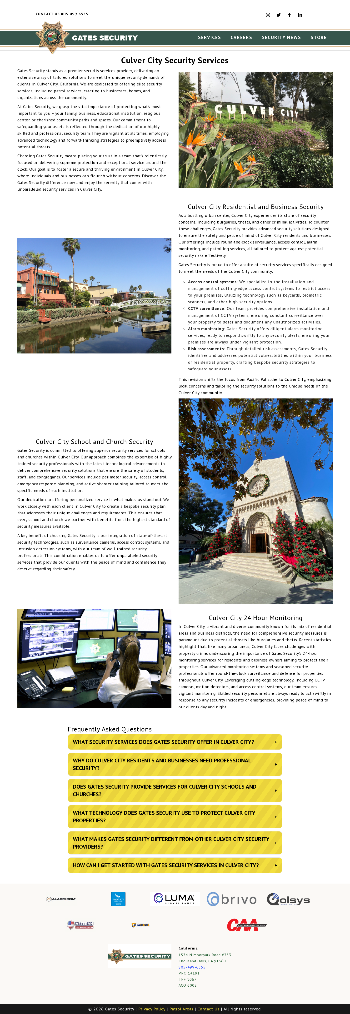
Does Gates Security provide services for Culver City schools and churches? (175, 790)
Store (319, 37)
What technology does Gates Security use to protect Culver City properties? (175, 816)
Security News (281, 37)
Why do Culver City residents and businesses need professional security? (175, 764)
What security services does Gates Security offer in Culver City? (175, 742)
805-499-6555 (192, 967)
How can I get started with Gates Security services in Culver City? (175, 865)
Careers (241, 37)
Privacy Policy (151, 1009)
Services (209, 37)
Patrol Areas (181, 1009)
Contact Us (209, 1009)
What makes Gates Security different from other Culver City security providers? (175, 842)
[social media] (300, 15)
